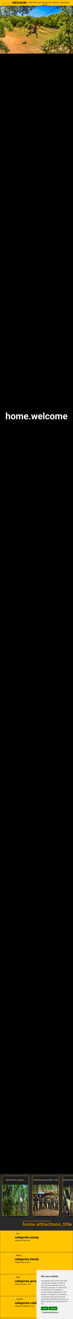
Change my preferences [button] (50, 1312)
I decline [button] (53, 1308)
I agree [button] (45, 1308)
